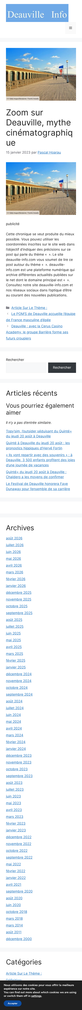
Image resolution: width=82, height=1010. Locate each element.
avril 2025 (14, 647)
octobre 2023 (17, 769)
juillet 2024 (15, 708)
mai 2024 (13, 722)
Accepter (13, 1003)
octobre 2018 (16, 912)
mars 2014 (14, 925)
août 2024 (14, 701)
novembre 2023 (18, 762)
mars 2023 (14, 817)
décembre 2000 (19, 939)
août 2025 (14, 620)
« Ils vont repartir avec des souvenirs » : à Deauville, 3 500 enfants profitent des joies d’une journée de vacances (40, 460)
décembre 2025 (18, 593)
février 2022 (15, 871)
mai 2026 (13, 559)
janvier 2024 (16, 749)
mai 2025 (13, 640)
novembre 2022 (18, 844)
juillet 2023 (15, 790)
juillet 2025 (14, 627)
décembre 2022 (18, 837)
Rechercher (15, 360)
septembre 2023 (19, 776)
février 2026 (15, 579)
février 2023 (15, 823)
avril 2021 (13, 885)
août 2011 (13, 932)
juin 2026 (13, 552)
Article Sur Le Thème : (29, 308)
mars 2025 (14, 654)
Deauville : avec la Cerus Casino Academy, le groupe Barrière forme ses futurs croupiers (37, 332)
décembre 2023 (19, 756)
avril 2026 (14, 565)
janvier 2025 (16, 667)
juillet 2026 (15, 545)
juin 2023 (13, 796)
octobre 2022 (16, 851)
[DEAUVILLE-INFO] (37, 13)
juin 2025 (13, 633)
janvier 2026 (16, 586)
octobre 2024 (17, 688)
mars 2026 (14, 572)
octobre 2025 (16, 606)
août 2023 (14, 783)
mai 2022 (13, 864)
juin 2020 (13, 905)
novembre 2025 (18, 599)
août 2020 (14, 898)
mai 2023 (13, 803)
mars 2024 (14, 735)
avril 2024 (14, 728)
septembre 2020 (19, 891)
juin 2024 (13, 715)
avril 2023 (14, 810)
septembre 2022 (19, 857)
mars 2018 (14, 919)
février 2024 (15, 742)
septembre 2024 (19, 694)
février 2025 (15, 660)
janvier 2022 (16, 878)
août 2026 (14, 538)
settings (36, 996)
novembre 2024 (18, 681)
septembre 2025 (19, 613)
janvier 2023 (16, 830)
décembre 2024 (19, 674)
